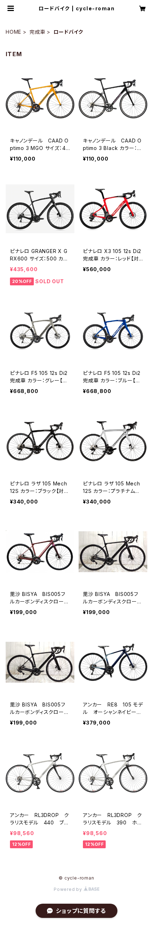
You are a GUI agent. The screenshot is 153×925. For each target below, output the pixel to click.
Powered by (69, 889)
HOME (13, 32)
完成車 (37, 32)
